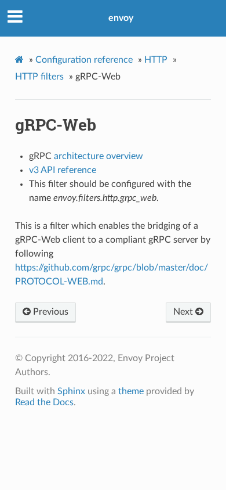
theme (131, 391)
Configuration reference (84, 59)
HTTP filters (39, 76)
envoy (120, 18)
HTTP (155, 59)
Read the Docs (44, 402)
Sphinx (71, 391)
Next (184, 311)
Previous (49, 311)
